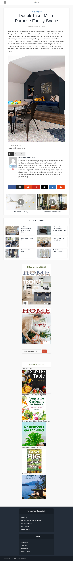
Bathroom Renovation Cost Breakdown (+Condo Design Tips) (59, 228)
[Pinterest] (13, 169)
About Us (24, 545)
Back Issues (25, 526)
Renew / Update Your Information (31, 520)
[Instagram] (15, 166)
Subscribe (24, 517)
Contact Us (24, 548)
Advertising (24, 542)
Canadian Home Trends (37, 26)
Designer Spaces (36, 11)
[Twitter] (11, 166)
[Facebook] (13, 166)
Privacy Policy (25, 551)
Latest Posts (20, 154)
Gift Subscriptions (26, 523)
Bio (12, 154)
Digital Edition (25, 529)
